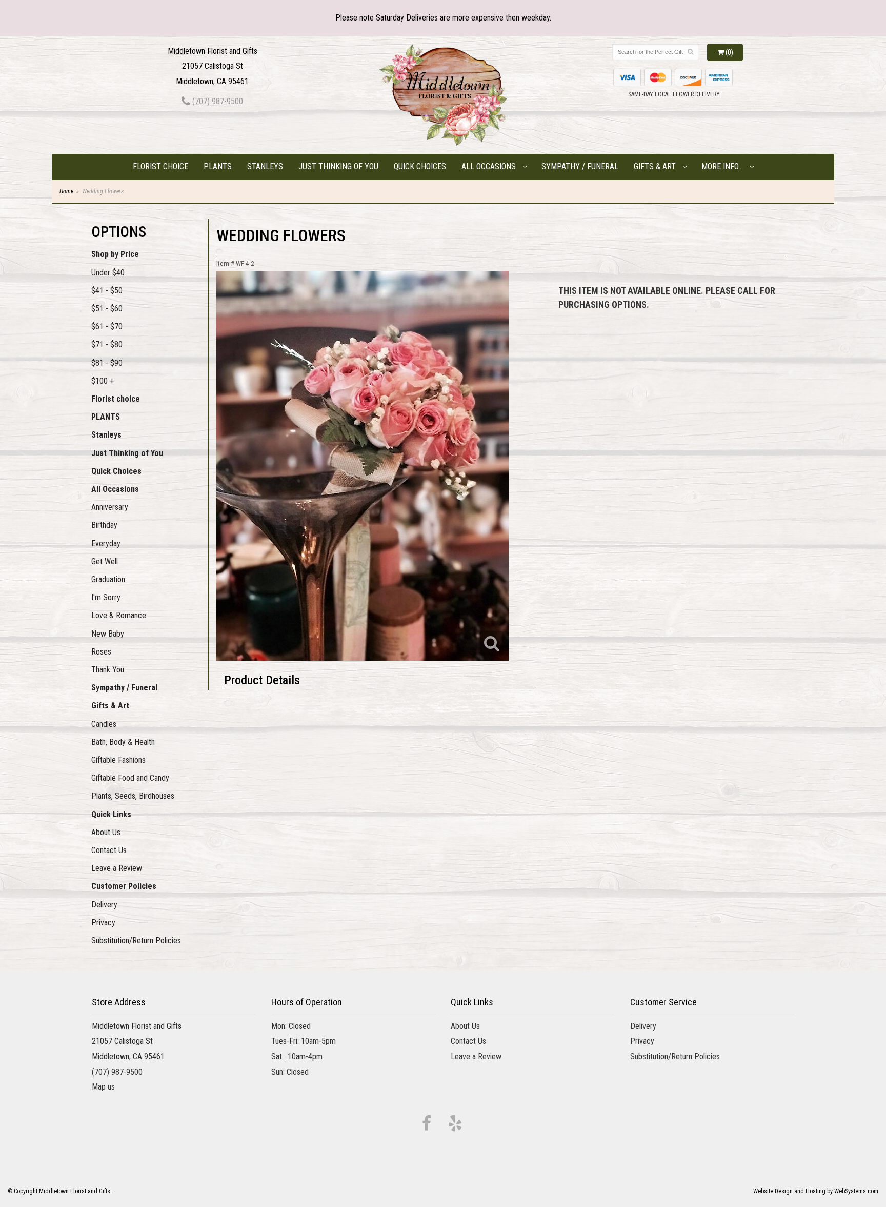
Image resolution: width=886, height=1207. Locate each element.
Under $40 (108, 273)
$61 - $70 (107, 326)
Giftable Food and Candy (130, 778)
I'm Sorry (105, 597)
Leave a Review (116, 868)
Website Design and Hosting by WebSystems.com (815, 1191)
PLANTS (218, 166)
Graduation (108, 579)
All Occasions (488, 166)
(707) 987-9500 (216, 101)
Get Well (104, 561)
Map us (103, 1087)
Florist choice (160, 166)
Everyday (105, 543)
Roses (101, 652)
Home (66, 191)
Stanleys (265, 166)
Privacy (103, 922)
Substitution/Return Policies (136, 940)
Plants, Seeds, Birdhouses (132, 796)
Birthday (104, 525)
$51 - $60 (107, 308)
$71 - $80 (107, 344)
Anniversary (109, 507)
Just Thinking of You (338, 166)
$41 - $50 (107, 290)
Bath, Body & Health (123, 742)
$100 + (102, 381)
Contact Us (109, 850)
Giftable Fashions (118, 760)
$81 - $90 (107, 363)
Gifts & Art (655, 166)
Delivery (104, 904)
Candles (103, 724)
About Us (105, 832)
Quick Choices (420, 166)
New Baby (107, 634)
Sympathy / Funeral (579, 166)
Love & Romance (118, 615)
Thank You (107, 670)
